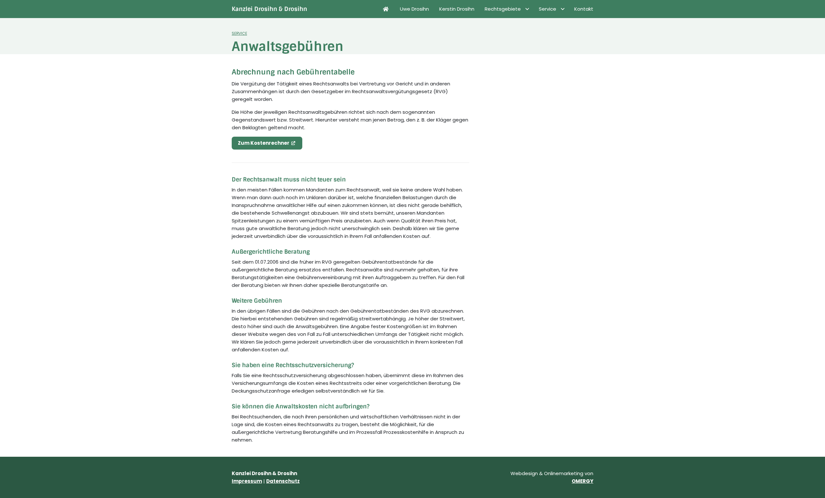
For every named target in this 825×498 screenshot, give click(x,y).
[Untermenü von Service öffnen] (562, 9)
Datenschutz (283, 481)
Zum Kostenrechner (263, 143)
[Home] (386, 9)
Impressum (247, 481)
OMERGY (582, 481)
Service (239, 33)
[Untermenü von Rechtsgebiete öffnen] (527, 9)
